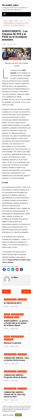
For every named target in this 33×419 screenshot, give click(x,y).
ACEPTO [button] (18, 415)
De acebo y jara (10, 5)
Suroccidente (22, 299)
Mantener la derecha (12, 343)
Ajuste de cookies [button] (8, 415)
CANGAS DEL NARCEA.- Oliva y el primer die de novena (16, 359)
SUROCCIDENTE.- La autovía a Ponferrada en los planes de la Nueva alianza (16, 323)
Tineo (16, 317)
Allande (7, 314)
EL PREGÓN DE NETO (13, 303)
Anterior (6, 291)
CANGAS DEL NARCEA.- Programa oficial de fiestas (15, 376)
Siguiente (26, 291)
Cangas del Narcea (10, 299)
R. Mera (4, 44)
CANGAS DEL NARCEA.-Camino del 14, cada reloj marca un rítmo (14, 394)
